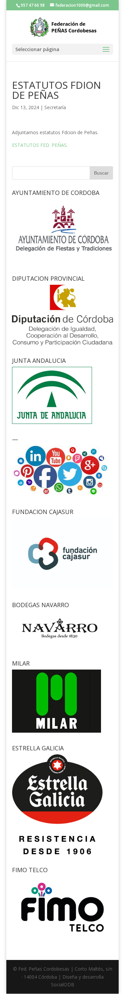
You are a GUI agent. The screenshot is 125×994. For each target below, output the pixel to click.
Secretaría (55, 107)
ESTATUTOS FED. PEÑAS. (40, 145)
